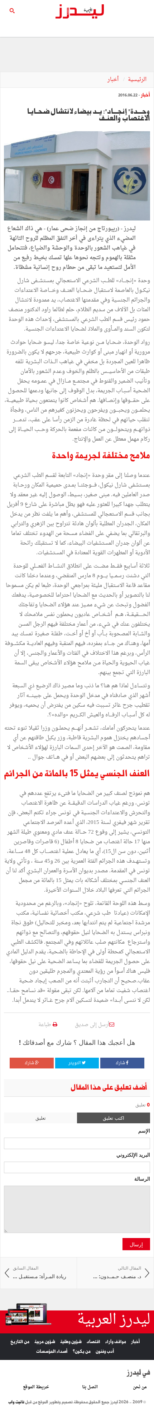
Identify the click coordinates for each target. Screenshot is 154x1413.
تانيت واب (16, 1402)
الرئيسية (137, 80)
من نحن (140, 1387)
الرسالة (142, 1178)
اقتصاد (93, 1342)
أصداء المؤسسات (52, 1351)
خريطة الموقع (36, 1387)
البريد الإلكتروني (133, 1154)
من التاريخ (19, 1342)
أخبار (113, 80)
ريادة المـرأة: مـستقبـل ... (39, 1273)
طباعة (45, 1024)
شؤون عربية (44, 1342)
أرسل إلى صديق (92, 1024)
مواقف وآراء (115, 1342)
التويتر (75, 1063)
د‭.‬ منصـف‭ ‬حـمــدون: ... (117, 1273)
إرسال (136, 1244)
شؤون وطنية (71, 1342)
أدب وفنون (105, 1351)
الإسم (144, 1130)
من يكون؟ (82, 1351)
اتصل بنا (90, 1387)
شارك (121, 1063)
